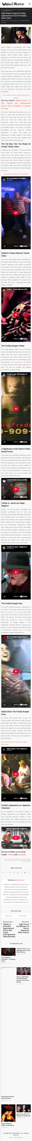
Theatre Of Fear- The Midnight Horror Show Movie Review (23, 950)
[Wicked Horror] (13, 4)
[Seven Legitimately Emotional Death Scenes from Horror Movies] (24, 971)
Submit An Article (18, 1137)
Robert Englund (26, 861)
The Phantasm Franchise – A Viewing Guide (8, 959)
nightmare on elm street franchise (21, 860)
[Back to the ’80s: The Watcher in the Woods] (24, 1108)
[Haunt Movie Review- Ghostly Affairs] (8, 1031)
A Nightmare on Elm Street (15, 859)
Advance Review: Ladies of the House (7, 1124)
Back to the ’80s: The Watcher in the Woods (23, 1115)
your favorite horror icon (18, 362)
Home (2, 9)
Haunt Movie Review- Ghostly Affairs (7, 1097)
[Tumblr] (21, 872)
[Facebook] (6, 872)
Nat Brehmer (5, 20)
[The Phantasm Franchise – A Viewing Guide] (8, 952)
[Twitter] (3, 872)
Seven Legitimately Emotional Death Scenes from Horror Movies (23, 979)
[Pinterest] (10, 872)
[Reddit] (18, 872)
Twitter (10, 854)
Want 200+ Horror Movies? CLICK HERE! (16, 174)
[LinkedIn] (14, 872)
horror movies (8, 860)
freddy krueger (26, 859)
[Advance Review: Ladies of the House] (8, 1113)
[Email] (25, 872)
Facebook (22, 854)
